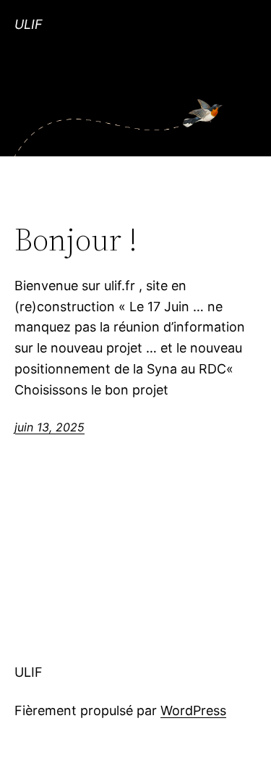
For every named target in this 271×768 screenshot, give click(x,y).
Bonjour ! (75, 239)
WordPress (193, 710)
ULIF (28, 24)
